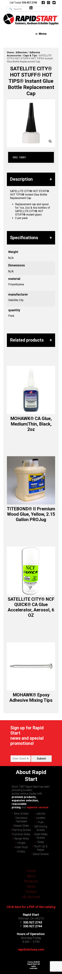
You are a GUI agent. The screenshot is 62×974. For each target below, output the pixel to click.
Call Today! (23, 2)
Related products (27, 340)
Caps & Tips (30, 55)
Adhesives (22, 52)
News (31, 886)
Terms (30, 962)
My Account (31, 897)
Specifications (24, 237)
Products (31, 881)
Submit (41, 758)
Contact (31, 892)
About (31, 876)
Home (10, 52)
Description (21, 179)
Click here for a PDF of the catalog (31, 907)
